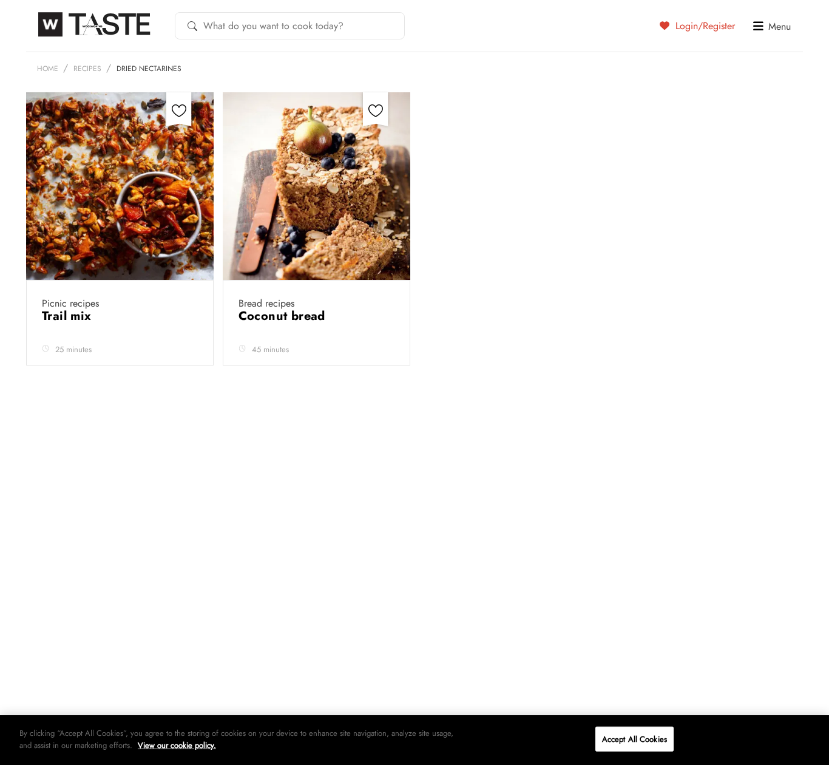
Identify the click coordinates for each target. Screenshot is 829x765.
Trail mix (68, 316)
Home (47, 68)
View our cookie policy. (177, 744)
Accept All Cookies (634, 739)
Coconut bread (284, 316)
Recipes (87, 68)
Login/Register (703, 25)
